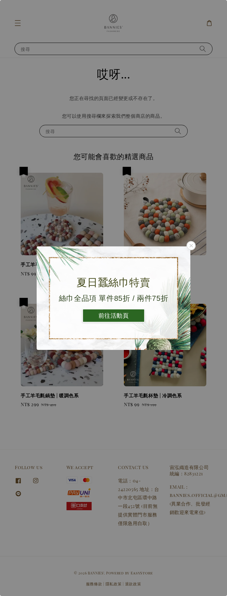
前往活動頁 (113, 315)
